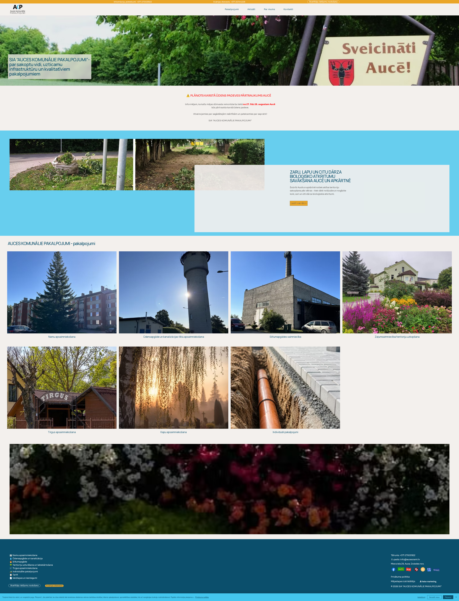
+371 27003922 (144, 2)
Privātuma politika (400, 577)
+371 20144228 (238, 2)
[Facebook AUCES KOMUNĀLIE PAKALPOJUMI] (393, 569)
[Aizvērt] (456, 597)
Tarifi (15, 575)
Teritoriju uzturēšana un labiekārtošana (33, 565)
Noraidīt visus (434, 597)
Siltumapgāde (20, 562)
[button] (232, 9)
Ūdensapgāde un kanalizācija (28, 558)
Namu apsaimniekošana (25, 555)
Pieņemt (448, 597)
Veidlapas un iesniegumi (25, 578)
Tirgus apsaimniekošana (25, 568)
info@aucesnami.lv (410, 559)
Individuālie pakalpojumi (25, 571)
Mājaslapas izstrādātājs (403, 581)
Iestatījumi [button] (421, 597)
